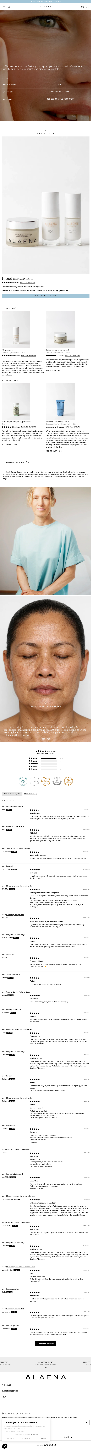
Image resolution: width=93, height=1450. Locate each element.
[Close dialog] (88, 3)
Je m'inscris (45, 745)
